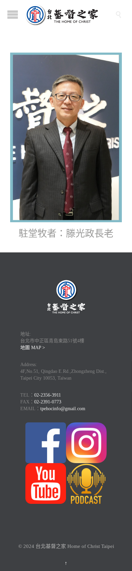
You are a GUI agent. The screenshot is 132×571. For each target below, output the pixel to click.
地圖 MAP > (32, 347)
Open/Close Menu (12, 14)
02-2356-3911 (47, 395)
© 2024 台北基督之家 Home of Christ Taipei (66, 546)
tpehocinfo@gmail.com (62, 408)
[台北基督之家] (69, 14)
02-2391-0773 (47, 401)
